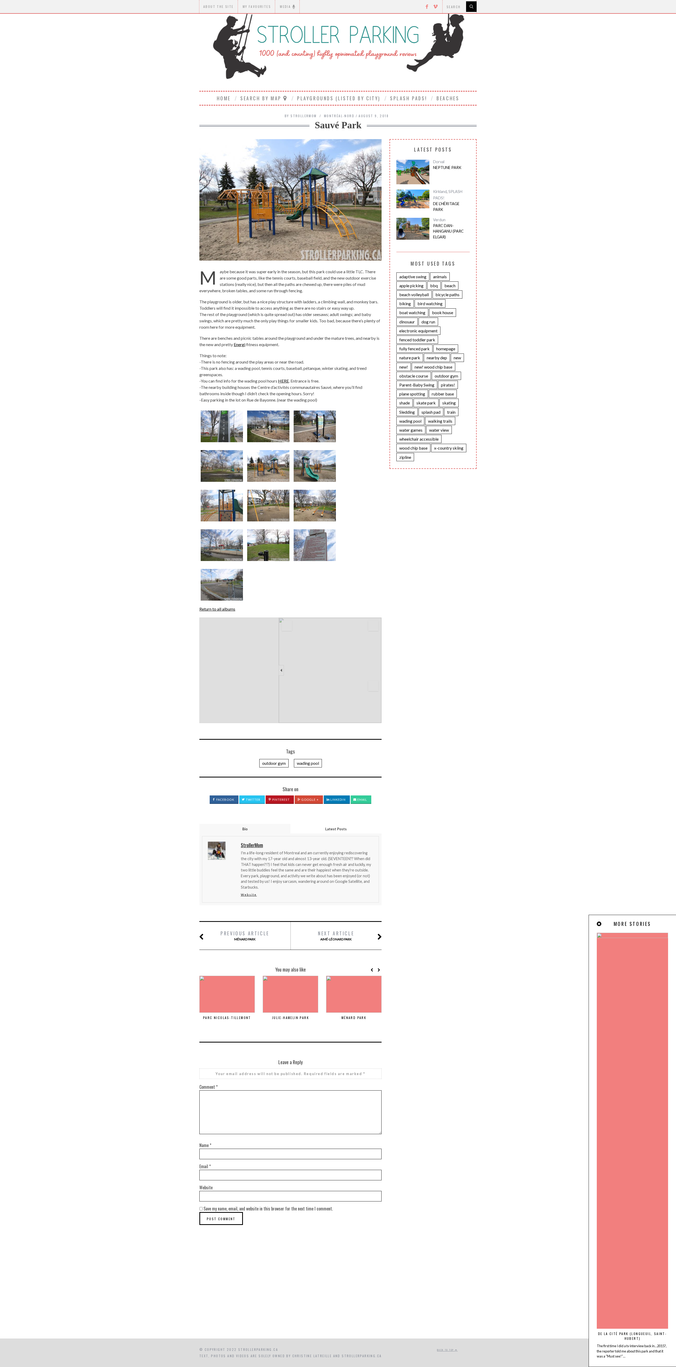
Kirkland (440, 191)
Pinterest (280, 799)
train (451, 411)
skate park (426, 402)
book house (442, 312)
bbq (434, 285)
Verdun (439, 220)
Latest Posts (336, 829)
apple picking (411, 285)
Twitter (253, 799)
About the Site (218, 6)
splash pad (430, 411)
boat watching (412, 312)
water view (439, 429)
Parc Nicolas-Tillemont (227, 1017)
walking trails (440, 420)
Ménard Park (244, 935)
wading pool (308, 763)
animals (440, 276)
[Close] (599, 924)
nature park (409, 357)
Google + (310, 799)
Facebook (224, 799)
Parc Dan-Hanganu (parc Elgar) (448, 231)
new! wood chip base (433, 366)
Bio (245, 829)
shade (404, 402)
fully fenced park (414, 348)
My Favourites (257, 6)
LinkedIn (338, 799)
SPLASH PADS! (408, 98)
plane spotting (412, 393)
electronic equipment (418, 330)
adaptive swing (412, 276)
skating (449, 402)
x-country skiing (448, 447)
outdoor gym (274, 763)
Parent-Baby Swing (416, 384)
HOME (224, 98)
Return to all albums (217, 608)
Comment (208, 1087)
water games (410, 429)
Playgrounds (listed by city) (339, 98)
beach (450, 285)
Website (249, 894)
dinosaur (407, 321)
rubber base (443, 393)
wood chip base (413, 447)
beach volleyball (414, 294)
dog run (428, 321)
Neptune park (447, 167)
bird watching (430, 303)
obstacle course (413, 375)
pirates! (448, 384)
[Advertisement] (338, 1294)
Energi (239, 344)
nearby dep (437, 357)
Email (361, 799)
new (457, 357)
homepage (445, 348)
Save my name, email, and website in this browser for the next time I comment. (268, 1208)
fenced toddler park (417, 339)
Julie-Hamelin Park (290, 1017)
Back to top (446, 1349)
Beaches (447, 98)
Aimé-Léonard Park (336, 935)
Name (205, 1145)
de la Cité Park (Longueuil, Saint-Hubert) (632, 1336)
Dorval (438, 161)
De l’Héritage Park (446, 206)
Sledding (407, 411)
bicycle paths (447, 294)
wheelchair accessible (419, 438)
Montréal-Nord (339, 116)
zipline (405, 457)
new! (403, 366)
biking (405, 303)
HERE (283, 380)
